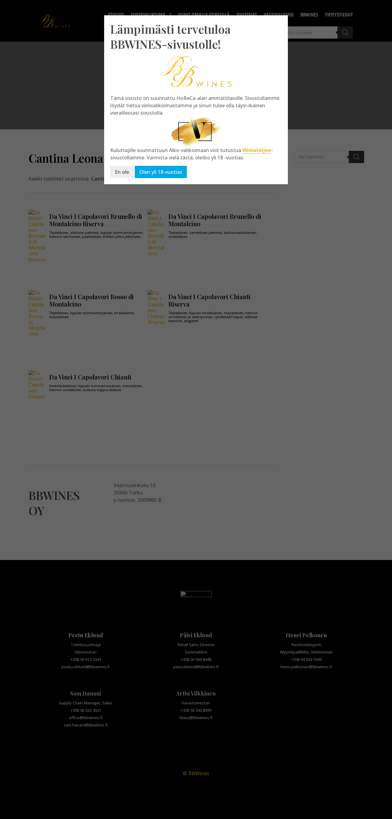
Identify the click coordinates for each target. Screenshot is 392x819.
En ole (122, 172)
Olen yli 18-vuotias (160, 172)
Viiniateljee (256, 150)
